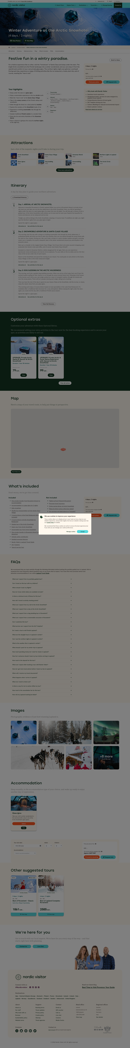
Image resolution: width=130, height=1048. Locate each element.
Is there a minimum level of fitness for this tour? (26, 596)
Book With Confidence (26, 1)
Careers (58, 1018)
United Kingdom (70, 998)
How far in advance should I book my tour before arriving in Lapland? (33, 656)
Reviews (17, 1015)
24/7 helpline (16, 545)
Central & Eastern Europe (27, 996)
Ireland (72, 996)
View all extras (65, 383)
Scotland (39, 998)
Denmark (40, 996)
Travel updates (40, 1010)
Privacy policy (40, 1012)
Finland (46, 996)
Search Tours (60, 5)
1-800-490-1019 (101, 1)
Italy (76, 996)
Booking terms (40, 1007)
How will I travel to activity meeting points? (25, 600)
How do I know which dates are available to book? (27, 592)
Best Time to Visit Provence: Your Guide (98, 987)
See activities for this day (35, 226)
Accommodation (59, 51)
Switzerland (60, 998)
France (52, 996)
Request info (112, 82)
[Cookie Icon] (41, 522)
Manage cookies (71, 531)
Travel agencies (40, 1020)
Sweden (52, 998)
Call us (58, 1012)
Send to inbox (115, 60)
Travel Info (94, 5)
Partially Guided (21, 47)
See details (99, 1017)
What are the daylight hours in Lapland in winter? (27, 635)
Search (110, 1)
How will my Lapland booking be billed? (24, 694)
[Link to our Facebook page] (30, 987)
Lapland (13, 47)
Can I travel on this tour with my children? (25, 583)
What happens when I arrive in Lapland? (24, 677)
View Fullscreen (16, 472)
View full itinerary (48, 304)
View (23, 375)
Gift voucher (59, 1010)
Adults (46, 842)
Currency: (118, 1)
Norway (24, 998)
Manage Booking (107, 5)
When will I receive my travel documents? (25, 673)
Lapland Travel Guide (42, 573)
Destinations (82, 5)
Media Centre (60, 1020)
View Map (29, 41)
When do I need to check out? (21, 682)
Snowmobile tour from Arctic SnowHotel (24, 529)
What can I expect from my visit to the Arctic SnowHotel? (29, 605)
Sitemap (38, 1018)
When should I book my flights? (21, 587)
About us (18, 1007)
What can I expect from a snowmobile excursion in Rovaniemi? (31, 617)
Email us (58, 1007)
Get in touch (51, 1030)
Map (36, 51)
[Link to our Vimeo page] (36, 987)
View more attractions (65, 170)
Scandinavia (31, 998)
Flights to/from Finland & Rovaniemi (60, 501)
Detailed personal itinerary (20, 539)
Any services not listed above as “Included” (62, 511)
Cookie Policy (50, 522)
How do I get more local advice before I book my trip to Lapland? (32, 669)
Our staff (18, 1010)
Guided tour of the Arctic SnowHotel (23, 524)
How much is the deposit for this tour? (23, 660)
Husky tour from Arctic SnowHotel (22, 527)
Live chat (58, 1015)
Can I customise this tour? (20, 622)
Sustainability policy (21, 1018)
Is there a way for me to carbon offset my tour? (26, 686)
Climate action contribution (20, 537)
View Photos (16, 41)
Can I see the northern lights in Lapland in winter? (27, 639)
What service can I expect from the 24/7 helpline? (27, 626)
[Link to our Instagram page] (33, 987)
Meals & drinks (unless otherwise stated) (61, 509)
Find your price (94, 82)
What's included (43, 51)
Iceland (66, 996)
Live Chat (41, 946)
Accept (82, 531)
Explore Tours (70, 5)
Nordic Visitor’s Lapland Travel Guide (23, 542)
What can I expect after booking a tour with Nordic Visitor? (30, 665)
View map (24, 914)
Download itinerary (20, 197)
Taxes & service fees (18, 547)
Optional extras (28, 51)
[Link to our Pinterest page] (39, 987)
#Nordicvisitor (21, 987)
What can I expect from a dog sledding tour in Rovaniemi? (29, 613)
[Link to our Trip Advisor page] (109, 1029)
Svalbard (46, 998)
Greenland (59, 996)
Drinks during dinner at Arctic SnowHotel (61, 506)
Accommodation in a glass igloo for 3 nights (25, 505)
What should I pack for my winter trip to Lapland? (27, 647)
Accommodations (18, 850)
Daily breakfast (16, 508)
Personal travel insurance (57, 503)
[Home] (19, 5)
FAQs (51, 51)
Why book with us (20, 1012)
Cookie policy (40, 1015)
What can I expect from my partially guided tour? (27, 579)
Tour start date (18, 842)
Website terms (19, 1020)
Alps (16, 996)
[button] (61, 449)
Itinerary (19, 51)
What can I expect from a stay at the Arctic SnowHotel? (29, 609)
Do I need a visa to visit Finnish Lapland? (24, 630)
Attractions (12, 51)
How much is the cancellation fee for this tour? (26, 690)
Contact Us (118, 5)
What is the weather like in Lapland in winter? (26, 643)
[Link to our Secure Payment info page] (98, 1028)
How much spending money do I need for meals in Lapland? (30, 652)
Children (57, 842)
